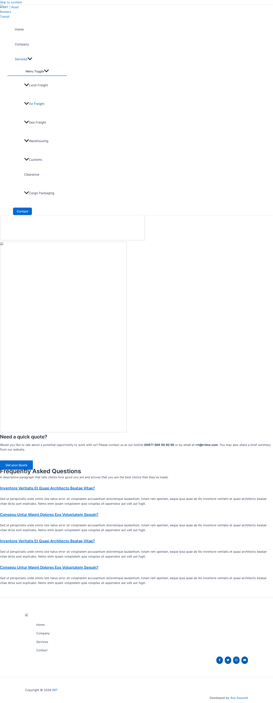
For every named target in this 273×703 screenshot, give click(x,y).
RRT (55, 690)
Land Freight (38, 85)
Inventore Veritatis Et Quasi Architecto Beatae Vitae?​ (47, 488)
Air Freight (36, 104)
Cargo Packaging (41, 193)
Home (19, 29)
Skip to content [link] (11, 2)
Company (22, 44)
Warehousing (38, 141)
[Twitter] (228, 660)
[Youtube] (244, 660)
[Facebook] (219, 660)
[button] (136, 488)
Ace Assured (238, 698)
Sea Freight (37, 122)
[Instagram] (236, 660)
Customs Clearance (33, 167)
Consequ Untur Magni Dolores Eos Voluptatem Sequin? (49, 514)
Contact (42, 650)
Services (21, 59)
